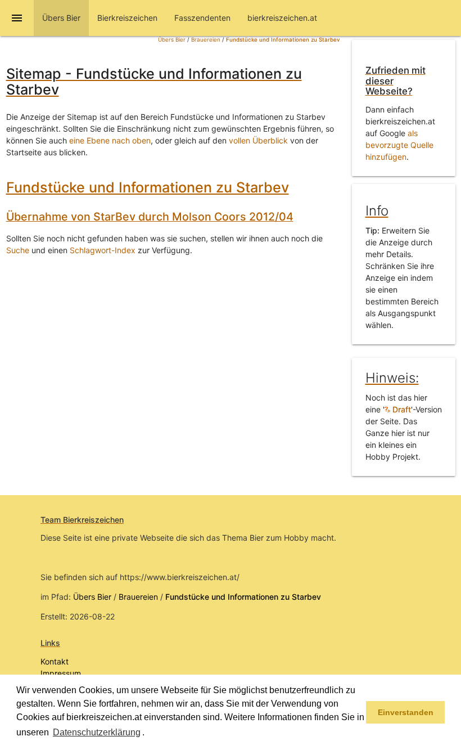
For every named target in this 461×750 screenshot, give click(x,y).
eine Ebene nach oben (110, 140)
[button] (148, 733)
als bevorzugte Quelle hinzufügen (399, 144)
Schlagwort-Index (102, 250)
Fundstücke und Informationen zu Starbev (283, 40)
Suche (17, 250)
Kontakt (54, 661)
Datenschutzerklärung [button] (97, 732)
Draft (400, 409)
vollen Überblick (258, 140)
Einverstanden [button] (405, 712)
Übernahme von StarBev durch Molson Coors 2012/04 (149, 216)
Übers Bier (172, 40)
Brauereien (205, 40)
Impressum (60, 673)
